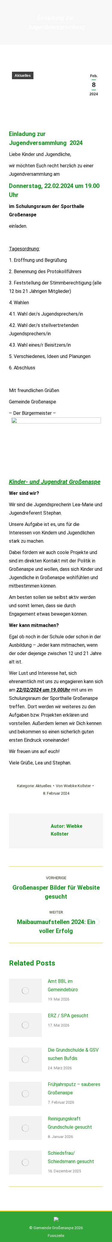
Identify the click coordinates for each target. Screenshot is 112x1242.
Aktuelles (23, 76)
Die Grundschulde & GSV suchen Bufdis (73, 1054)
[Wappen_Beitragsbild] (56, 447)
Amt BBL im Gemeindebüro (63, 985)
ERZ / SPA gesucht (68, 1015)
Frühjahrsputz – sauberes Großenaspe (74, 1089)
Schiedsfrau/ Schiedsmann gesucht (71, 1157)
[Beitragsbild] (25, 991)
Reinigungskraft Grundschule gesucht (70, 1123)
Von (73, 786)
